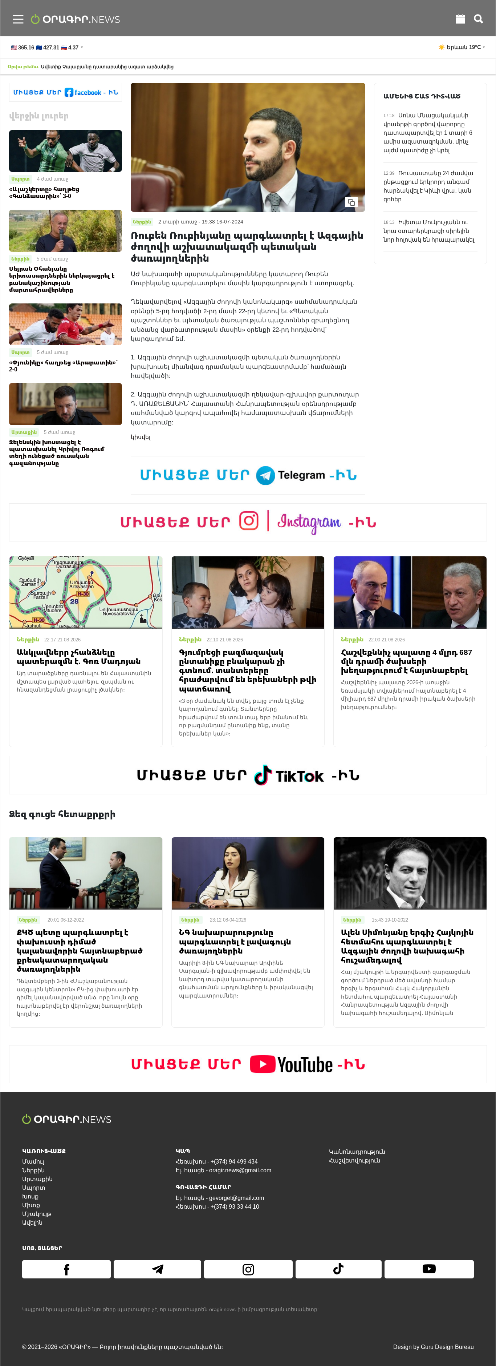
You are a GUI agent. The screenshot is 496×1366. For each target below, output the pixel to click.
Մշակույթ (36, 1214)
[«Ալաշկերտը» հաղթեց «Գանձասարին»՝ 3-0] (65, 151)
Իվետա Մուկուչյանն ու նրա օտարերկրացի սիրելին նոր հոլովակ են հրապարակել (428, 231)
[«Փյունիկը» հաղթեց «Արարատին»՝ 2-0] (65, 324)
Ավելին (32, 1223)
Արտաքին (24, 432)
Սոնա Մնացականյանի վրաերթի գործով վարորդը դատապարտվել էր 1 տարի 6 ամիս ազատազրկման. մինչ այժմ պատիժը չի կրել (427, 132)
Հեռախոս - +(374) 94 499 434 (217, 1162)
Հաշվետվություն (354, 1160)
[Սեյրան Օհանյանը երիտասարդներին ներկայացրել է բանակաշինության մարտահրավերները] (65, 230)
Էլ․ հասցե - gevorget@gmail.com (220, 1198)
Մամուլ (33, 1162)
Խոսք (30, 1196)
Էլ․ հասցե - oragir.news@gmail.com (223, 1170)
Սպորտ (20, 179)
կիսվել (140, 437)
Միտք (31, 1205)
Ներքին (20, 258)
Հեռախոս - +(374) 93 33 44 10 (217, 1207)
